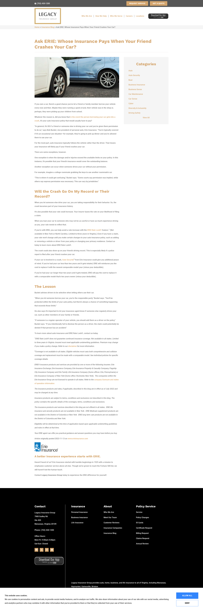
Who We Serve (116, 16)
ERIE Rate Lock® (94, 230)
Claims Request (142, 538)
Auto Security (68, 260)
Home (37, 27)
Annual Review (142, 544)
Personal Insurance (79, 512)
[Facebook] (36, 550)
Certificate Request (144, 528)
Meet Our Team (110, 517)
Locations (140, 16)
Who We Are (87, 16)
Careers (129, 16)
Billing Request (142, 533)
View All (146, 117)
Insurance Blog (47, 27)
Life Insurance (77, 523)
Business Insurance (79, 517)
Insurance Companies (113, 528)
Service (139, 512)
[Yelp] (41, 550)
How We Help (101, 16)
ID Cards (139, 523)
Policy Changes (142, 517)
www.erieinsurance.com (78, 438)
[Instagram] (47, 550)
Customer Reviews (111, 523)
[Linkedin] (52, 550)
